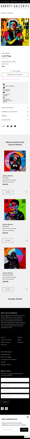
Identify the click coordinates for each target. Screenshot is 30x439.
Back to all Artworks (7, 13)
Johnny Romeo (6, 53)
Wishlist (16, 1)
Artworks (20, 337)
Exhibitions (20, 342)
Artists (19, 339)
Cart (20, 1)
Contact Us (4, 344)
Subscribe (5, 402)
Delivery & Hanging (6, 357)
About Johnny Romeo (7, 107)
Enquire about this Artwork (15, 74)
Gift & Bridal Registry (6, 352)
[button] (26, 20)
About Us (3, 337)
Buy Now (8, 192)
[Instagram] (6, 408)
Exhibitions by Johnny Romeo (9, 111)
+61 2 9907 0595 (5, 1)
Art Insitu (3, 362)
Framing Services (5, 354)
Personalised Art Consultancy (9, 359)
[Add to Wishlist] (27, 192)
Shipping (4, 115)
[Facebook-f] (2, 408)
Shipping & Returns (6, 364)
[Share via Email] (8, 126)
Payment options (6, 119)
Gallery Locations (5, 342)
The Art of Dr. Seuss (6, 339)
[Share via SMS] (15, 126)
